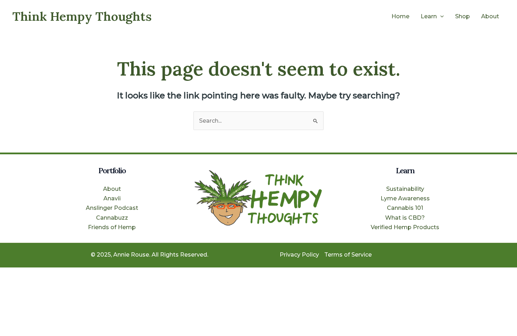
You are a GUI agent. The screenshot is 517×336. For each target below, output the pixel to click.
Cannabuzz (112, 217)
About (490, 16)
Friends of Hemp (112, 227)
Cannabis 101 (405, 208)
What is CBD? (405, 217)
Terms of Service (348, 254)
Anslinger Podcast (112, 208)
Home (400, 16)
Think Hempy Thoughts (82, 16)
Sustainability (405, 189)
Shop (462, 16)
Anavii (112, 198)
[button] (440, 16)
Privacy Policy (299, 254)
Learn (429, 16)
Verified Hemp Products (405, 227)
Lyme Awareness (405, 198)
